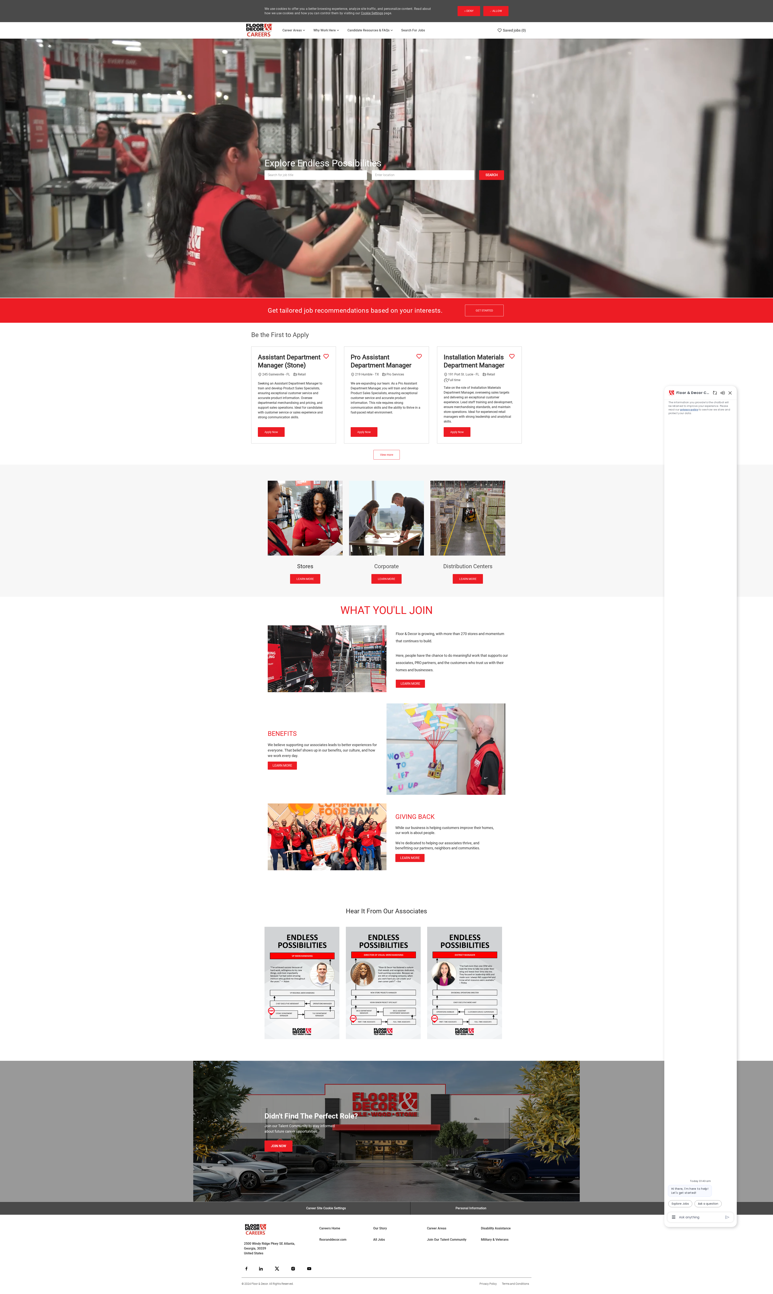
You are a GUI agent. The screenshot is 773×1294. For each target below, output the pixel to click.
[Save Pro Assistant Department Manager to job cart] (419, 356)
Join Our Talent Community (446, 1239)
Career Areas (436, 1228)
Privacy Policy (488, 1283)
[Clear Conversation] (715, 392)
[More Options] (673, 1217)
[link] (410, 684)
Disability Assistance (496, 1228)
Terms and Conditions (515, 1283)
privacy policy (689, 409)
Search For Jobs (413, 30)
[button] (491, 175)
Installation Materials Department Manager (474, 361)
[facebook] (246, 1268)
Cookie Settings (372, 13)
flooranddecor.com (332, 1239)
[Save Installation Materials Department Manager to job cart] (512, 356)
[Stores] (305, 532)
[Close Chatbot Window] (730, 393)
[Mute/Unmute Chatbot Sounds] (723, 393)
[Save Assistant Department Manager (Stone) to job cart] (326, 356)
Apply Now (271, 432)
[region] (700, 804)
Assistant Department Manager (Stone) (289, 361)
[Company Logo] (262, 30)
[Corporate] (386, 532)
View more (386, 454)
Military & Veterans (494, 1239)
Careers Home (329, 1228)
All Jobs (379, 1239)
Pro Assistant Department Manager (381, 361)
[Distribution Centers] (467, 532)
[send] (727, 1217)
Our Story (380, 1228)
